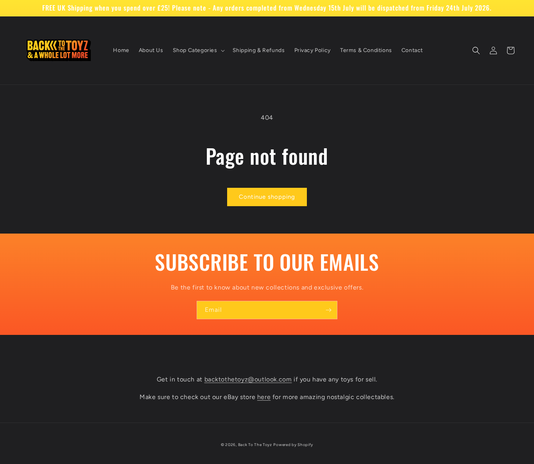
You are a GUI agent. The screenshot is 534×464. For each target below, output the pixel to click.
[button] (198, 50)
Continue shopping (267, 196)
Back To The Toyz (255, 444)
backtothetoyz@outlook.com (248, 379)
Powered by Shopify (293, 444)
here (264, 397)
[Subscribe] (328, 310)
